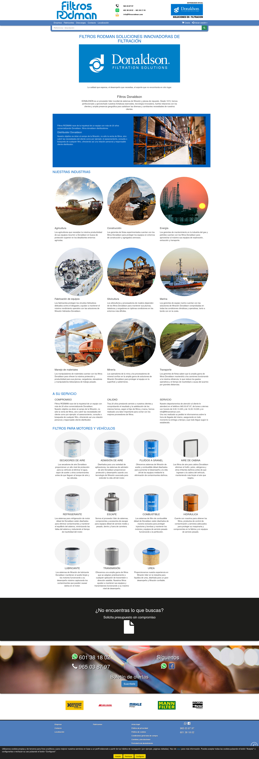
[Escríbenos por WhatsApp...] (164, 666)
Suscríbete (129, 683)
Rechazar (128, 756)
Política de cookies (139, 732)
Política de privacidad (140, 728)
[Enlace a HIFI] (84, 705)
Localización (103, 22)
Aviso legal (136, 724)
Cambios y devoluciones (141, 739)
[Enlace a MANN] (145, 705)
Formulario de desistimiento (142, 743)
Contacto (92, 22)
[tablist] (129, 705)
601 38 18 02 (94, 657)
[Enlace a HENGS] (53, 705)
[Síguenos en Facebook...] (171, 666)
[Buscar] (204, 27)
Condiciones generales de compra (145, 735)
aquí (179, 748)
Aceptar (118, 756)
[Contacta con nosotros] (254, 745)
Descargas (81, 22)
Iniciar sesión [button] (200, 22)
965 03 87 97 (93, 666)
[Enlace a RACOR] (176, 705)
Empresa (58, 22)
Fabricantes (69, 22)
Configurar (140, 756)
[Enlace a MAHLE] (114, 705)
